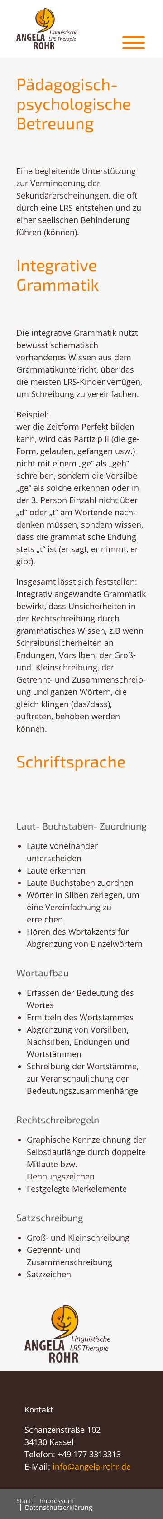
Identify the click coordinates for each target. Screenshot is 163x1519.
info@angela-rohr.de (92, 1466)
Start (23, 1500)
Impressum (56, 1500)
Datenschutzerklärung (58, 1507)
